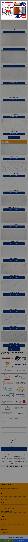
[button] (17, 4)
